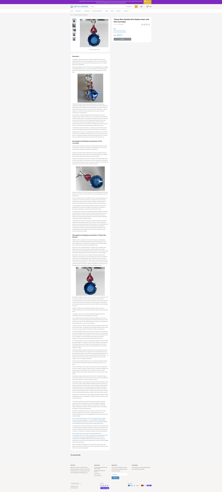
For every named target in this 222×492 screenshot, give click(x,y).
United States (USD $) (75, 483)
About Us (118, 10)
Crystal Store (78, 10)
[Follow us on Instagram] (105, 485)
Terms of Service (97, 475)
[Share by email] (149, 24)
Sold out (122, 39)
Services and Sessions (97, 10)
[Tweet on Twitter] (146, 24)
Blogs (106, 10)
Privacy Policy (97, 473)
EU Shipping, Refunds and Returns (99, 471)
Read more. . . (86, 472)
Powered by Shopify (74, 487)
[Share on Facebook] (142, 24)
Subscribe (115, 477)
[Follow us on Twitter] (103, 485)
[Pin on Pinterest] (144, 24)
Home (72, 10)
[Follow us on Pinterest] (107, 485)
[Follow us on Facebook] (101, 485)
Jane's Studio (86, 10)
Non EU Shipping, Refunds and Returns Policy (100, 468)
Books (112, 10)
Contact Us (126, 10)
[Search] (136, 6)
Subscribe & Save (148, 2)
